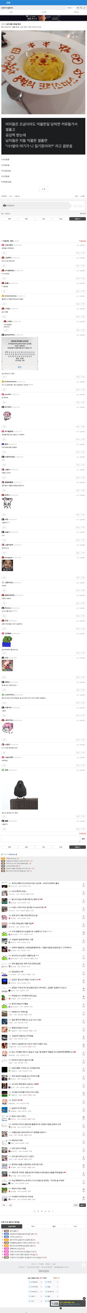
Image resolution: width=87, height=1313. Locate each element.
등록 (83, 839)
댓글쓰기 (77, 219)
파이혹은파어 (7, 27)
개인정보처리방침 (33, 1267)
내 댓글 (43, 12)
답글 (4, 253)
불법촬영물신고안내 (61, 1267)
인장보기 (7, 213)
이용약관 (21, 1267)
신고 (10, 196)
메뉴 (2, 213)
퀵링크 (48, 1264)
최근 (4, 1205)
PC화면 (41, 1264)
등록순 (12, 241)
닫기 (84, 1298)
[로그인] (80, 2)
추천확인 (4, 196)
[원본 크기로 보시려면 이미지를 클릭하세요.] (43, 72)
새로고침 (83, 241)
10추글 (76, 12)
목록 (9, 219)
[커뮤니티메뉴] (2, 2)
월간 (54, 1226)
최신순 (17, 241)
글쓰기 (85, 8)
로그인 (33, 1264)
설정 (54, 1264)
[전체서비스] (84, 2)
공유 (76, 196)
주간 (32, 1226)
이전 (43, 219)
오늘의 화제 (12, 1226)
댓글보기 (77, 847)
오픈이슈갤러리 (7, 8)
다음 (60, 219)
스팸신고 (17, 196)
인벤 (8, 2)
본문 (26, 219)
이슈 (75, 1226)
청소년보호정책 (46, 1267)
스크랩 (82, 196)
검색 (76, 1205)
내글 (11, 12)
